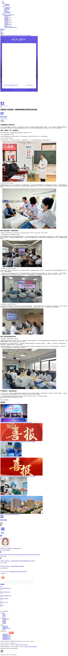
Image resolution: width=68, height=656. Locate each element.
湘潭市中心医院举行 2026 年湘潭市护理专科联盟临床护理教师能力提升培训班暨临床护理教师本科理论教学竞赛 (20, 554)
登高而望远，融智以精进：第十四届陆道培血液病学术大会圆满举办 (12, 566)
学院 (3, 13)
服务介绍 (4, 614)
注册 (3, 33)
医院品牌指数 (6, 4)
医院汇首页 (3, 29)
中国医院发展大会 (7, 7)
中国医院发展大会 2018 (6, 638)
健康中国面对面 (7, 8)
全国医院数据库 (7, 5)
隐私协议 (4, 616)
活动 (3, 6)
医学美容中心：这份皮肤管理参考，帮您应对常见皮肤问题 (10, 548)
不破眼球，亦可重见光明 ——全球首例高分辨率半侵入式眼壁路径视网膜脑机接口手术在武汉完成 (17, 560)
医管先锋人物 (6, 9)
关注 (3, 2)
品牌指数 (2, 584)
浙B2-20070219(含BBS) (4, 644)
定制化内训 (4, 623)
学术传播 (4, 622)
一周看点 (2, 532)
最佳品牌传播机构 (7, 12)
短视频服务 (4, 621)
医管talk (5, 10)
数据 (3, 3)
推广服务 (4, 620)
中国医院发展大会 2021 (6, 636)
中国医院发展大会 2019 (6, 637)
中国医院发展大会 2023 (6, 635)
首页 (3, 1)
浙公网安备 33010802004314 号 (23, 644)
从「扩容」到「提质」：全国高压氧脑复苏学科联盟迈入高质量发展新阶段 (13, 571)
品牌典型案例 (6, 11)
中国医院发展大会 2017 (6, 639)
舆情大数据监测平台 (6, 619)
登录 (1, 33)
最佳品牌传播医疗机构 (6, 628)
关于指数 (2, 30)
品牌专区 (4, 629)
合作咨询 (4, 615)
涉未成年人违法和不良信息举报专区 (30, 646)
